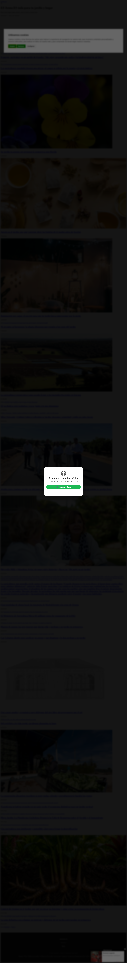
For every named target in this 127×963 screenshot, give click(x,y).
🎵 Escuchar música (63, 487)
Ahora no (63, 491)
